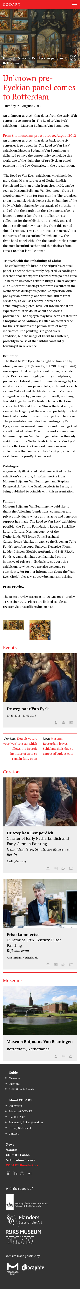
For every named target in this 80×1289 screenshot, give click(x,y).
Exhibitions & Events (21, 1089)
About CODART (20, 1100)
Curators (14, 1084)
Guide (13, 1072)
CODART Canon (18, 1155)
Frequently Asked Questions (26, 1122)
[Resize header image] (73, 57)
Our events (15, 1106)
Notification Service (21, 1160)
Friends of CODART (20, 1111)
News (22, 58)
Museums (14, 1078)
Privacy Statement (20, 1128)
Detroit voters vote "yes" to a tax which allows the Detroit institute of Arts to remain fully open (20, 748)
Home (7, 58)
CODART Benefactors (22, 1165)
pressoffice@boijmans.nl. (37, 606)
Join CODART (17, 1117)
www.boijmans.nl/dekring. (55, 576)
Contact (14, 1133)
